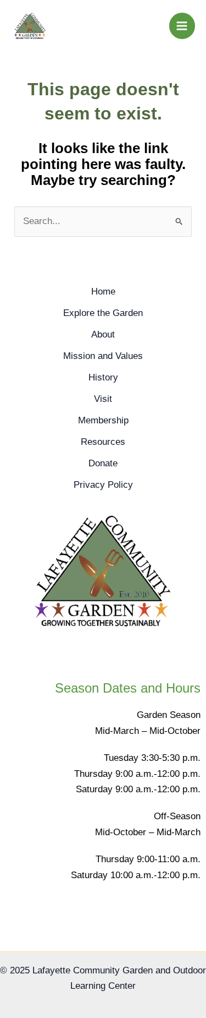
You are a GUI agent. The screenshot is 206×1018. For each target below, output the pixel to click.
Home (103, 291)
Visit (103, 399)
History (103, 377)
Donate (103, 463)
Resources (103, 442)
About (103, 334)
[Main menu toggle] (182, 26)
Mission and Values (103, 356)
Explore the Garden (103, 313)
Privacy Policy (103, 485)
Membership (103, 420)
